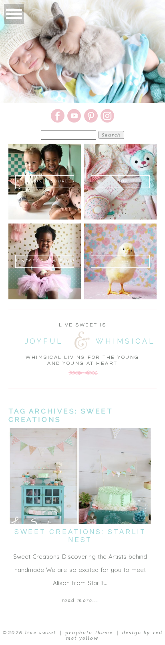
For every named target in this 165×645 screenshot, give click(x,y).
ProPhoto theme (89, 632)
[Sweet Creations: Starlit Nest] (80, 476)
